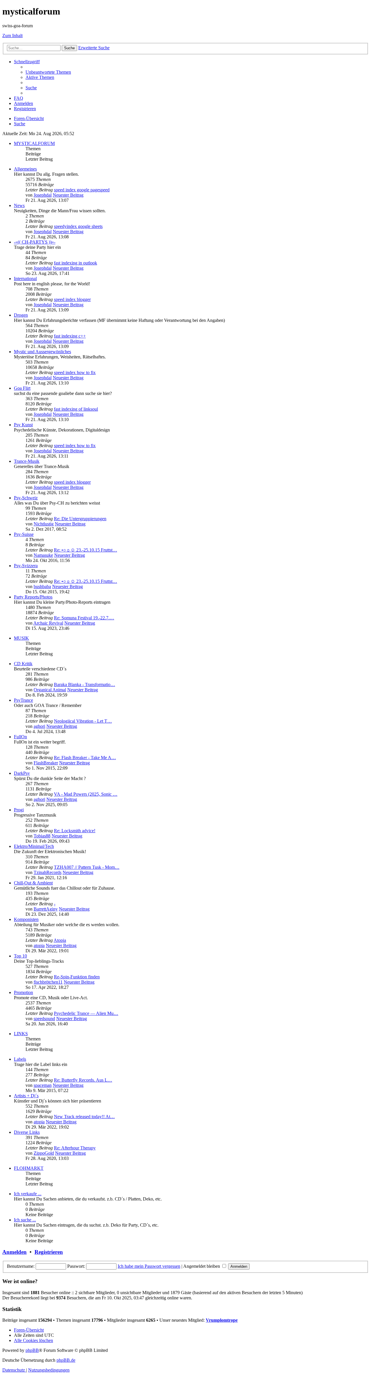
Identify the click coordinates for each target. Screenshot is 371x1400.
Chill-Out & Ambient (33, 882)
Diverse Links (27, 1132)
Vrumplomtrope (222, 1320)
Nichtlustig (44, 523)
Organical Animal (50, 689)
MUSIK (21, 638)
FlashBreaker (46, 762)
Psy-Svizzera (26, 565)
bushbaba (42, 586)
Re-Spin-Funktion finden (77, 976)
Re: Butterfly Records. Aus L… (83, 1080)
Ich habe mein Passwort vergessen (149, 1266)
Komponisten (26, 919)
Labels (20, 1059)
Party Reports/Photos (33, 596)
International (25, 278)
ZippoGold (44, 1153)
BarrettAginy (46, 908)
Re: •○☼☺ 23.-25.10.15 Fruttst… (85, 549)
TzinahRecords (47, 872)
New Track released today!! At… (84, 1116)
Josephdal (43, 195)
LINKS (21, 1033)
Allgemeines (25, 168)
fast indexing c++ (70, 335)
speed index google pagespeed (82, 189)
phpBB (32, 1350)
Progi (19, 809)
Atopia (60, 940)
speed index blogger (72, 299)
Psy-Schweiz (26, 497)
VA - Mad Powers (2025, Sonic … (85, 794)
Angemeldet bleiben (202, 1266)
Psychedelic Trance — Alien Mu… (86, 1013)
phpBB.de (66, 1360)
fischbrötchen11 (48, 982)
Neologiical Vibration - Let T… (83, 721)
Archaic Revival (48, 623)
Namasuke (43, 555)
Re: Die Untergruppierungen (80, 518)
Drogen (21, 315)
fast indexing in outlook (75, 262)
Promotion (23, 992)
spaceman (43, 1085)
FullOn (20, 736)
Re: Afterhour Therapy (75, 1147)
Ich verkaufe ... (27, 1193)
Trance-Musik (26, 461)
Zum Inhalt (12, 35)
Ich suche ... (25, 1219)
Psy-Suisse (24, 534)
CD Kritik (23, 663)
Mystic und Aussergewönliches (42, 351)
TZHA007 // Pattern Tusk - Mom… (86, 867)
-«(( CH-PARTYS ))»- (34, 242)
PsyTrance (23, 700)
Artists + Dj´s (26, 1095)
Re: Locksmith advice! (74, 830)
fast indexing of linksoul (76, 409)
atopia (39, 945)
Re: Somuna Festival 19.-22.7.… (84, 617)
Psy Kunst (23, 424)
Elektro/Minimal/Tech (34, 846)
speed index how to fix (75, 372)
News (19, 205)
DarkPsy (22, 773)
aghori (39, 726)
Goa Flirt (22, 388)
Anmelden (14, 1252)
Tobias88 (42, 835)
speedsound (44, 1018)
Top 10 (20, 955)
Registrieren (48, 1252)
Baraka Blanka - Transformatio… (84, 684)
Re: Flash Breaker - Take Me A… (85, 757)
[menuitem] (48, 72)
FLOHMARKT (28, 1168)
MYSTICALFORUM (34, 143)
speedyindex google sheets (78, 226)
